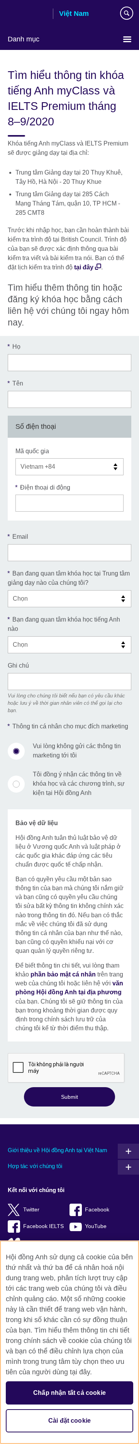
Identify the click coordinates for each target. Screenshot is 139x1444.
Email (18, 536)
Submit (69, 1097)
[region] (69, 1342)
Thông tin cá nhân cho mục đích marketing (68, 726)
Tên (15, 383)
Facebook (97, 1210)
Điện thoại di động (42, 487)
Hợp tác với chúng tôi (35, 1166)
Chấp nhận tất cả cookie (69, 1392)
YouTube (96, 1226)
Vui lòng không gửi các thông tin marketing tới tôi (77, 751)
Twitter (31, 1210)
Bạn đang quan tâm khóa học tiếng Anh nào (64, 624)
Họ (14, 346)
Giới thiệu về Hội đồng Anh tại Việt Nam (57, 1150)
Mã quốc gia (32, 451)
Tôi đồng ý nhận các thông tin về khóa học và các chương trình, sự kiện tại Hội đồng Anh (79, 783)
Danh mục (23, 39)
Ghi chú (18, 665)
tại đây (83, 267)
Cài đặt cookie (69, 1420)
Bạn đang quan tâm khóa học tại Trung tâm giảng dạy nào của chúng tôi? (69, 578)
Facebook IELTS (43, 1226)
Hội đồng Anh (27, 14)
